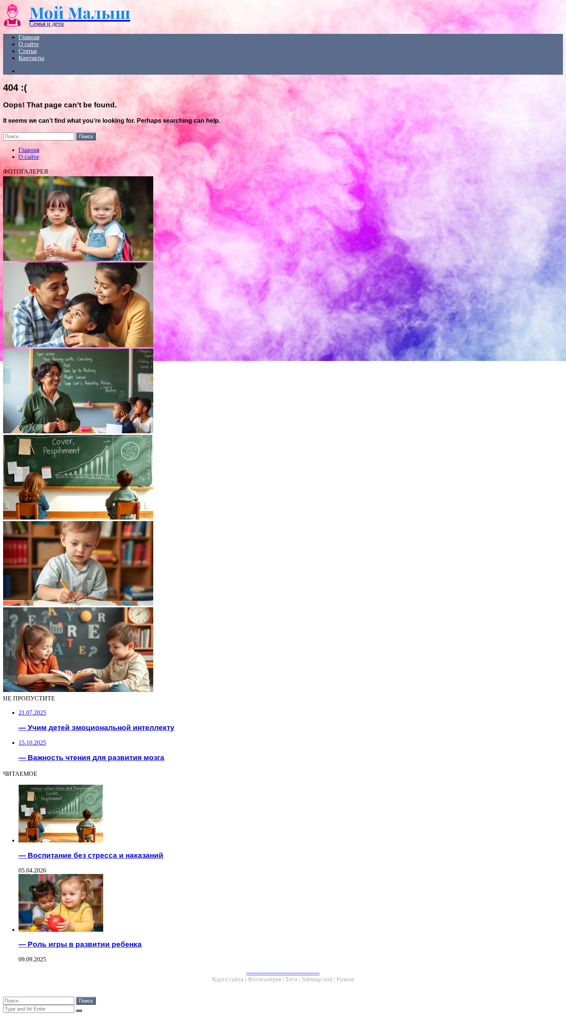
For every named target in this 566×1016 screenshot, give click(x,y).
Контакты (31, 58)
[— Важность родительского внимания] (234, 305)
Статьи (27, 51)
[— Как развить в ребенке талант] (234, 564)
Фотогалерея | (266, 979)
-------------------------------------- (283, 972)
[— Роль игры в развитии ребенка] (241, 903)
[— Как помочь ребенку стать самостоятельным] (234, 219)
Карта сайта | (230, 979)
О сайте (28, 44)
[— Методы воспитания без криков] (234, 392)
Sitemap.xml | (319, 979)
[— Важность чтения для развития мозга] (234, 650)
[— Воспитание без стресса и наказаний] (234, 478)
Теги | (293, 979)
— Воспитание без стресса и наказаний (90, 855)
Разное (345, 979)
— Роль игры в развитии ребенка (80, 944)
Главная (28, 37)
